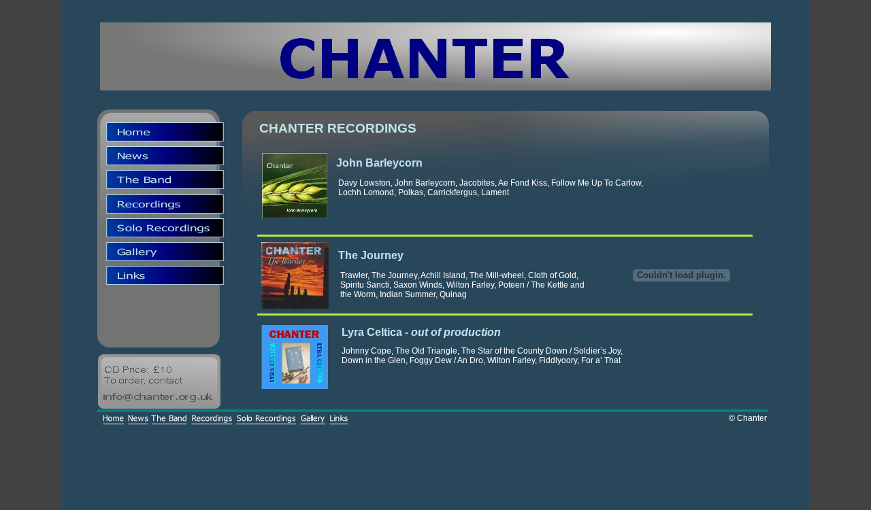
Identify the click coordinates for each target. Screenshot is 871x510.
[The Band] (165, 190)
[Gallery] (165, 262)
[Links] (165, 286)
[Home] (165, 142)
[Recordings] (165, 214)
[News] (165, 166)
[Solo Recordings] (165, 238)
